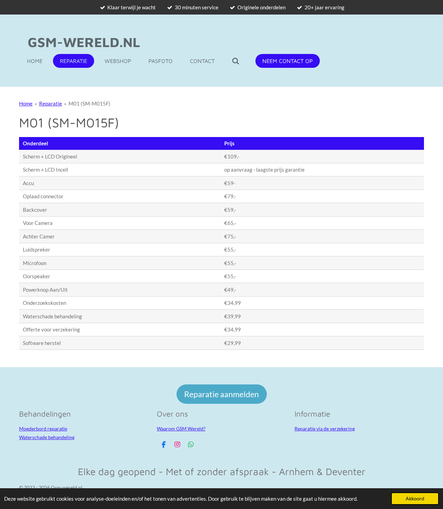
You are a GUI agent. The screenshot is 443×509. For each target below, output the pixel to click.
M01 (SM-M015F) (89, 103)
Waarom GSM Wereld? (181, 428)
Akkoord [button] (415, 498)
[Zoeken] (235, 61)
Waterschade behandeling (46, 437)
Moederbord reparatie (43, 428)
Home (26, 103)
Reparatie (50, 103)
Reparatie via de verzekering (325, 428)
